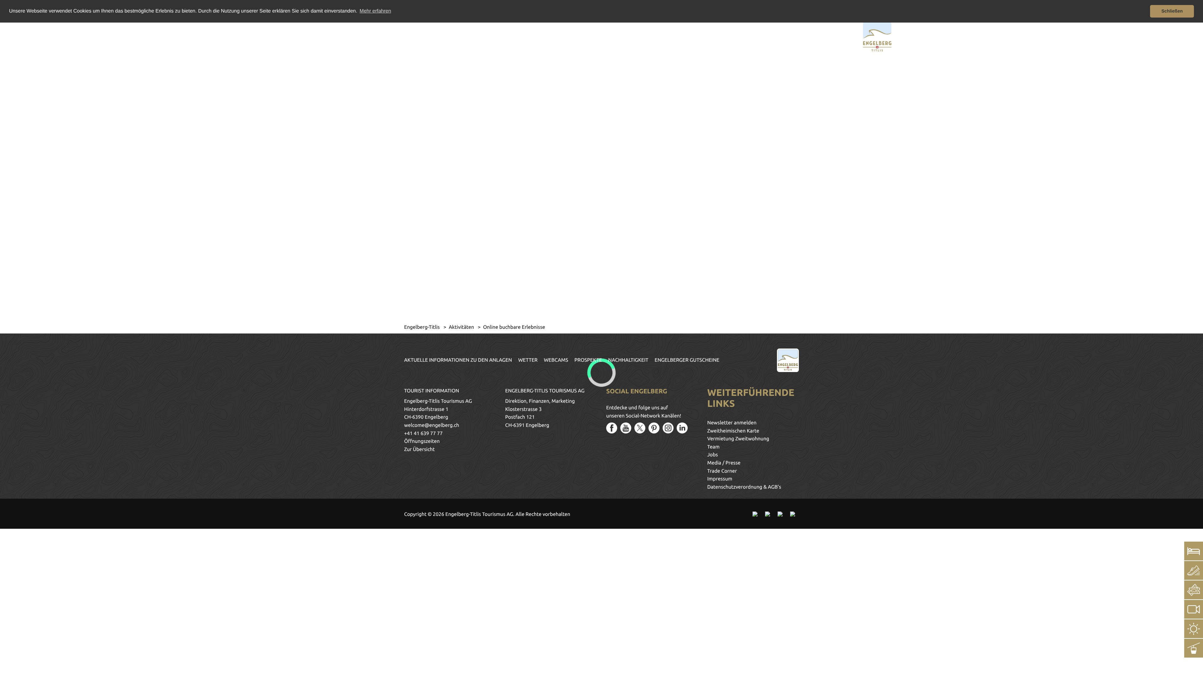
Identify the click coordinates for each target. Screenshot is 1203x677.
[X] (639, 427)
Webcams (556, 360)
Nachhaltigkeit (628, 360)
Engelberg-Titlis (422, 327)
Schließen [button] (1172, 11)
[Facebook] (611, 427)
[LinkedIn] (682, 427)
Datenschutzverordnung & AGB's (744, 487)
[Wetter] (1193, 628)
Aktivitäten (462, 327)
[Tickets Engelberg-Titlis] (1193, 589)
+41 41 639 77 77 (423, 433)
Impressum (719, 479)
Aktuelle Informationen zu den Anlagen (458, 360)
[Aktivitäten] (1193, 570)
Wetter (528, 360)
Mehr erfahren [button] (375, 11)
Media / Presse (724, 463)
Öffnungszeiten (422, 441)
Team (713, 447)
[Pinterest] (653, 427)
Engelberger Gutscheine (687, 360)
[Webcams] (1193, 609)
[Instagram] (668, 427)
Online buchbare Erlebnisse (514, 327)
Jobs (712, 455)
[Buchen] (1193, 551)
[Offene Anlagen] (1193, 648)
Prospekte (588, 360)
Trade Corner (722, 471)
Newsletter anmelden (732, 423)
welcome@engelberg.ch (431, 425)
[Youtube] (625, 427)
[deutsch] (334, 35)
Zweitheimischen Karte (733, 431)
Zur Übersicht (419, 449)
